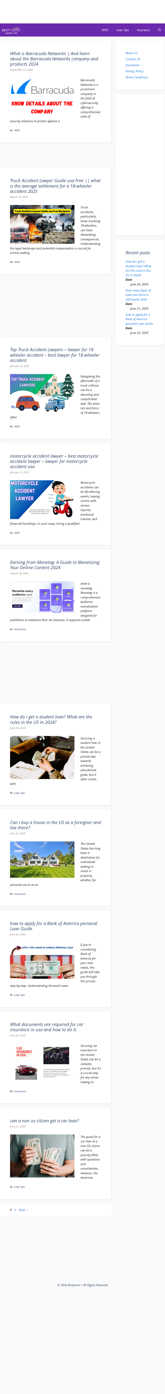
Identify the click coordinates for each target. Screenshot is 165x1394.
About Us (131, 53)
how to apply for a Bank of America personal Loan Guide (53, 925)
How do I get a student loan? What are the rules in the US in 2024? (51, 719)
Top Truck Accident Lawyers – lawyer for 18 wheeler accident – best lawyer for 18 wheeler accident (55, 354)
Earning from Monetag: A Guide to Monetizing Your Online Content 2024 (54, 564)
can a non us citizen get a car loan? (44, 1121)
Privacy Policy (134, 71)
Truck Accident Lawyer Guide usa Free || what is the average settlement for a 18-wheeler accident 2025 (55, 185)
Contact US (133, 59)
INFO (105, 30)
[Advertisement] (82, 11)
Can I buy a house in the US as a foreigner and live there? (55, 825)
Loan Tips (122, 30)
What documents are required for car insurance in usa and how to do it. (46, 1026)
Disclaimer (132, 65)
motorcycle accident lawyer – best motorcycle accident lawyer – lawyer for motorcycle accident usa (54, 461)
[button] (159, 30)
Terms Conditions (137, 77)
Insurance (143, 30)
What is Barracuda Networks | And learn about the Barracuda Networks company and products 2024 (54, 58)
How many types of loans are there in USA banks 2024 (138, 294)
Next (24, 1210)
